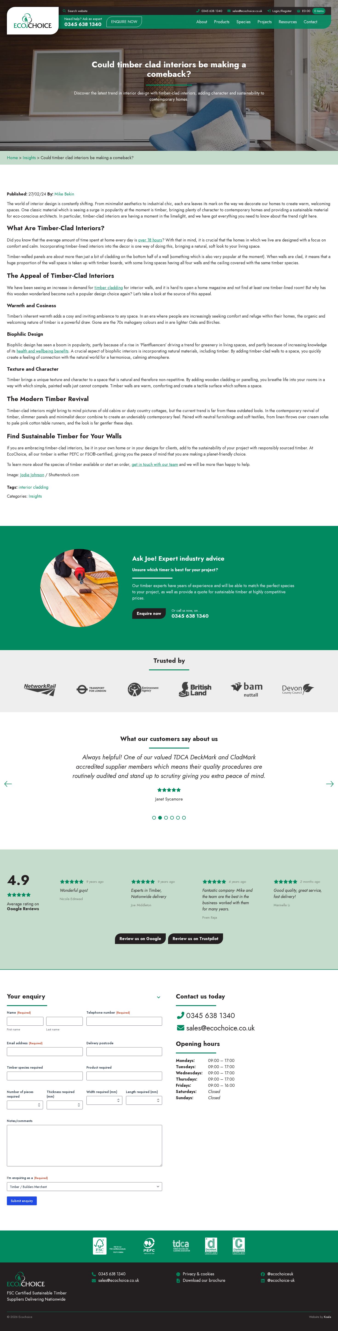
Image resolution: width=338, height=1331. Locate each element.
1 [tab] (154, 818)
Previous (8, 783)
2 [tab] (160, 818)
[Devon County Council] (298, 690)
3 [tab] (166, 818)
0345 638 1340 (82, 24)
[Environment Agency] (143, 690)
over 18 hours (150, 240)
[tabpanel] (169, 779)
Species (243, 22)
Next (330, 783)
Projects (265, 22)
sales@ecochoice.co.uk (220, 1028)
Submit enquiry (22, 1201)
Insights (29, 158)
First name (13, 1029)
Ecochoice (33, 20)
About (201, 22)
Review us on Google (140, 939)
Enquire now (124, 21)
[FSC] (109, 1246)
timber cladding (109, 288)
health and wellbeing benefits (43, 351)
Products (221, 22)
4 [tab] (172, 818)
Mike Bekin (64, 194)
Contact (310, 22)
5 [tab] (178, 818)
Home (12, 158)
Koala (327, 1317)
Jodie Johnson (32, 475)
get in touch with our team (155, 465)
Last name (52, 1029)
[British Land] (195, 690)
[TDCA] (181, 1246)
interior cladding (33, 487)
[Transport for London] (91, 690)
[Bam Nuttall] (246, 690)
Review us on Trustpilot (195, 939)
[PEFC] (149, 1246)
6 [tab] (184, 818)
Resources (288, 22)
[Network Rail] (39, 690)
